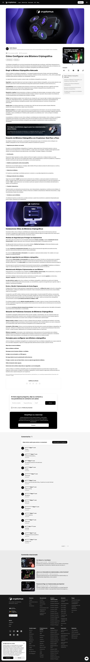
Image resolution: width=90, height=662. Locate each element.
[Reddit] (14, 635)
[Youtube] (17, 631)
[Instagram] (14, 631)
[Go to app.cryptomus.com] (10, 2)
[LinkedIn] (21, 631)
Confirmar (8, 657)
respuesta (27, 450)
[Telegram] (10, 635)
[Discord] (17, 635)
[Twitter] (10, 631)
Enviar (50, 403)
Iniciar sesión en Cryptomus (59, 442)
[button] (33, 214)
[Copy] (83, 70)
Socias (19, 657)
